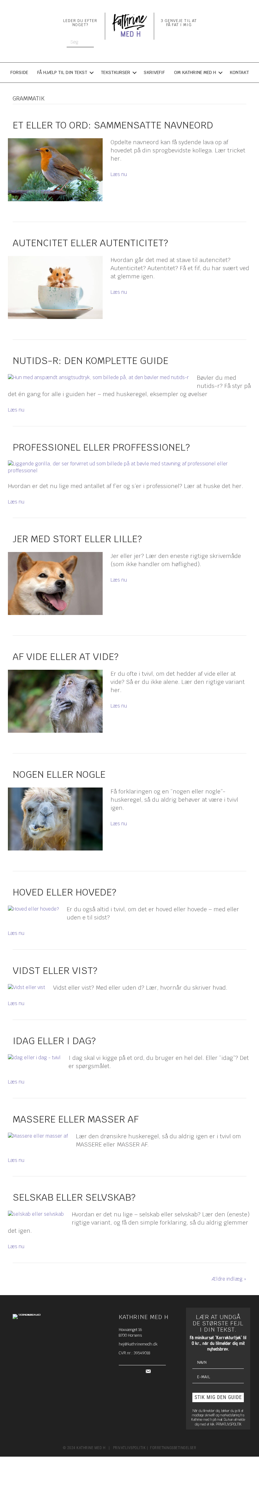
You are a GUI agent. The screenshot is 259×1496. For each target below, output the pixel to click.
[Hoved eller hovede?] (33, 909)
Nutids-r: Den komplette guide (90, 361)
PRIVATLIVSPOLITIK (229, 1424)
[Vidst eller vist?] (26, 987)
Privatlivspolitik (129, 1448)
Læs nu (119, 174)
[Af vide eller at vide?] (55, 701)
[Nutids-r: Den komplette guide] (98, 377)
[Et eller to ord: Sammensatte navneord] (55, 170)
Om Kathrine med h (195, 72)
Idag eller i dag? (54, 1041)
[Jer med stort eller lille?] (55, 583)
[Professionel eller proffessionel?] (125, 467)
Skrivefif (154, 72)
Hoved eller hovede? (64, 892)
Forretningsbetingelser (173, 1448)
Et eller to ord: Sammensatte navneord (113, 125)
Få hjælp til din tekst (62, 72)
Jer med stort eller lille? (77, 539)
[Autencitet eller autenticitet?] (55, 287)
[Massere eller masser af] (38, 1136)
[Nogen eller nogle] (55, 819)
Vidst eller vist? (55, 970)
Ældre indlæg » (229, 1279)
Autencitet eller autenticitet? (90, 243)
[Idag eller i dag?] (34, 1057)
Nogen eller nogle (59, 774)
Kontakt (239, 72)
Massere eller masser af (76, 1119)
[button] (218, 1397)
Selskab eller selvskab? (74, 1197)
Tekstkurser (115, 72)
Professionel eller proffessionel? (101, 447)
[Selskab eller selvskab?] (36, 1214)
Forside (19, 72)
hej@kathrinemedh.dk (138, 1344)
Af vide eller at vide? (65, 657)
